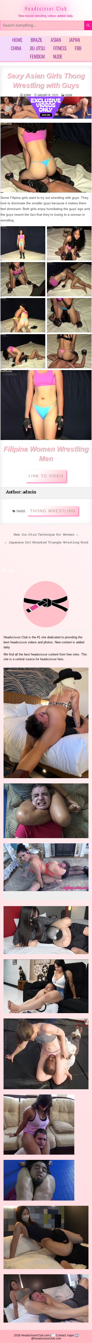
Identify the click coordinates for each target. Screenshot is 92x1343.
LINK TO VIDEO (46, 476)
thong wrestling (53, 511)
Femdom (37, 56)
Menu (11, 570)
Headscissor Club (46, 8)
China (16, 48)
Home (17, 39)
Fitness (60, 48)
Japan (74, 39)
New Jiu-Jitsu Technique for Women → (46, 534)
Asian (56, 39)
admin (27, 95)
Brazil (36, 39)
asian (68, 95)
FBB (78, 48)
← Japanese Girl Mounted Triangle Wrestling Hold (46, 542)
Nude (57, 56)
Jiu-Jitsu (37, 48)
